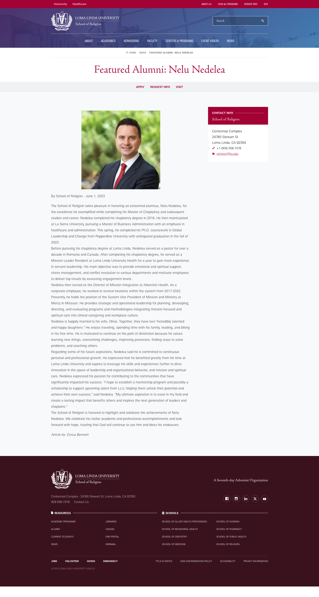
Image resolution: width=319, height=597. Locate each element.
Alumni (55, 529)
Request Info (250, 4)
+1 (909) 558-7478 (229, 148)
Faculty (152, 41)
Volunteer (72, 561)
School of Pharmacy (229, 529)
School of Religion (228, 544)
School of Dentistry (174, 536)
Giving (91, 561)
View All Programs (227, 4)
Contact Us (81, 502)
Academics (108, 41)
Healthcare (79, 4)
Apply (140, 86)
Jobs (54, 561)
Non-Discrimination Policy (196, 561)
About (89, 41)
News (230, 41)
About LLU (206, 4)
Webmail (111, 544)
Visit (179, 86)
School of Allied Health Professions (184, 521)
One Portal (112, 536)
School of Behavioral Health (180, 529)
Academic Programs (63, 521)
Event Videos (210, 41)
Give (265, 4)
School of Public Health (231, 536)
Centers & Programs (179, 41)
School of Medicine (174, 544)
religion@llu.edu (227, 154)
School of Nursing (227, 521)
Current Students (62, 536)
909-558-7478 (60, 502)
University (60, 4)
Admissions (131, 41)
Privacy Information (255, 561)
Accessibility (227, 561)
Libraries (111, 521)
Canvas (110, 529)
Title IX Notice (164, 561)
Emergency (110, 561)
